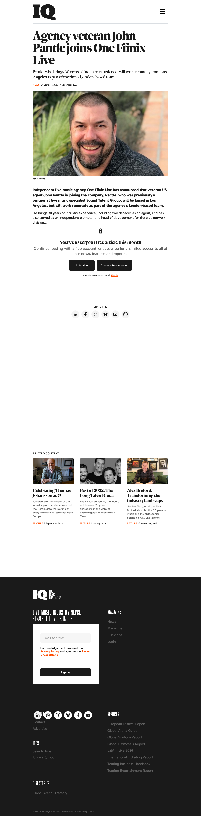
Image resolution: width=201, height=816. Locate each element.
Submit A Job (43, 758)
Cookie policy (81, 811)
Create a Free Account (114, 265)
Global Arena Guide (122, 730)
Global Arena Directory (50, 793)
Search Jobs (42, 751)
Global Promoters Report (126, 744)
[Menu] (162, 11)
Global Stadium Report (124, 737)
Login (111, 641)
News (111, 621)
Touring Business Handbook (128, 764)
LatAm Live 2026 (120, 750)
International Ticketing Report (130, 757)
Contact (39, 722)
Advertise (40, 728)
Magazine (114, 628)
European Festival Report (126, 724)
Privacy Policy (67, 811)
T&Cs (91, 811)
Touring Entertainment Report (130, 770)
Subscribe (82, 265)
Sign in (114, 275)
